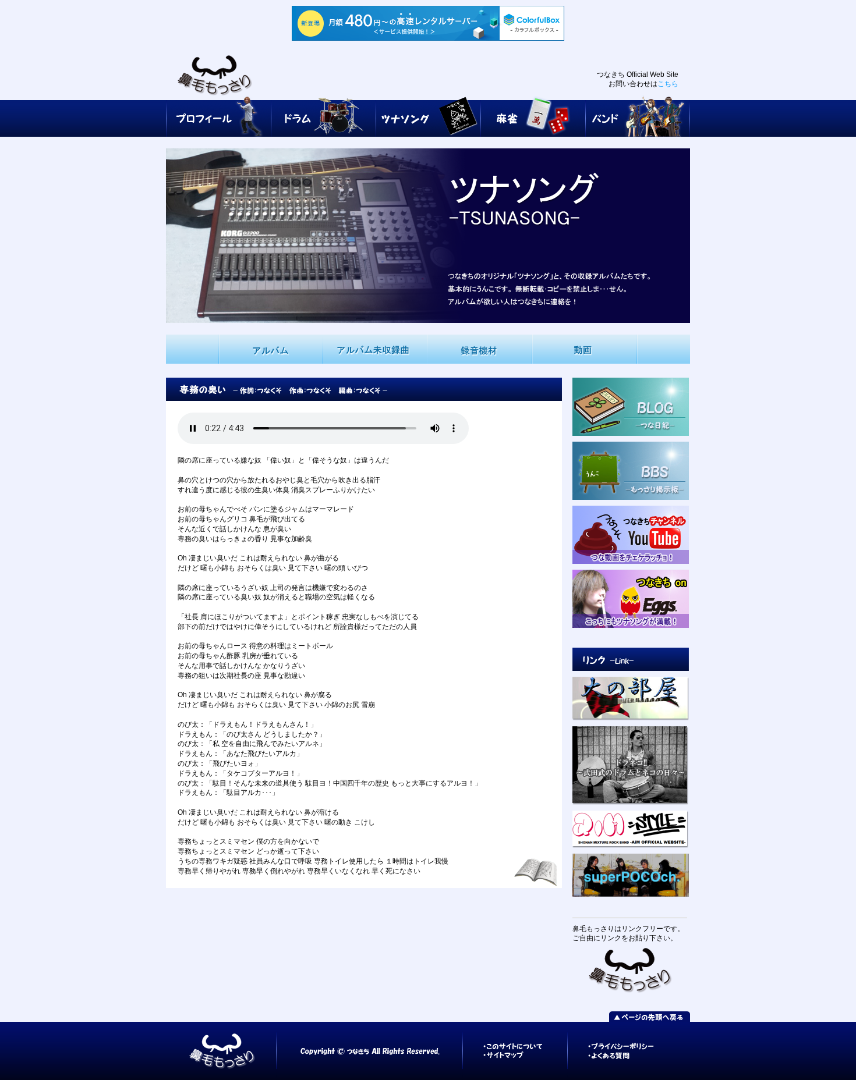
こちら (667, 84)
